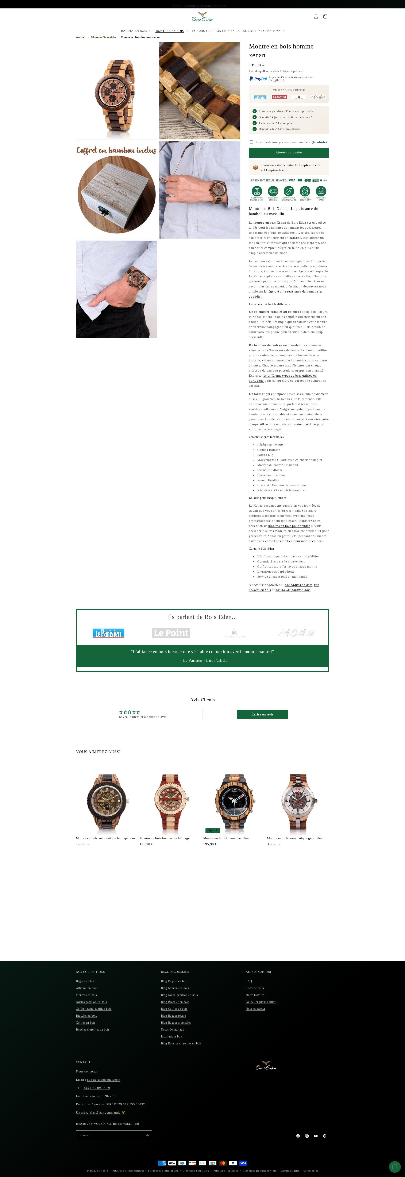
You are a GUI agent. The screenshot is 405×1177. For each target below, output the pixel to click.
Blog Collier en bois (174, 1008)
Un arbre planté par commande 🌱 (101, 1112)
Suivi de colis (255, 988)
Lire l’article (216, 660)
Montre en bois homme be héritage (165, 838)
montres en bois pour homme (289, 525)
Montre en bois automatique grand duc (295, 838)
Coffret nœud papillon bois (94, 1008)
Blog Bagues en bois (174, 981)
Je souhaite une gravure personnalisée (291, 142)
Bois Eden (102, 1170)
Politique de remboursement (128, 1170)
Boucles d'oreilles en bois (92, 1029)
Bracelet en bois (86, 1015)
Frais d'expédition (259, 71)
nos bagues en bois (298, 584)
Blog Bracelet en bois (175, 1002)
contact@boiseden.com (103, 1079)
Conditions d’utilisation (196, 1170)
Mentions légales (290, 1170)
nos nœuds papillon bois (292, 590)
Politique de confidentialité (163, 1170)
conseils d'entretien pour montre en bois (294, 541)
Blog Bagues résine (173, 1015)
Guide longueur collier (260, 1002)
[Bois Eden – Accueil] (202, 16)
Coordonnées (311, 1170)
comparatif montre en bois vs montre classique (282, 424)
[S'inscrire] (147, 1135)
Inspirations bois (172, 1036)
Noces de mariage (172, 1029)
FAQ (249, 981)
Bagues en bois (85, 981)
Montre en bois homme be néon (226, 838)
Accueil (80, 37)
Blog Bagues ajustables (176, 1022)
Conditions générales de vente (259, 1170)
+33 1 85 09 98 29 (97, 1088)
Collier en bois (85, 1022)
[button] (136, 31)
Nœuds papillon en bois (91, 1002)
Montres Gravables (103, 37)
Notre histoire (255, 995)
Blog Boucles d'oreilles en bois (181, 1043)
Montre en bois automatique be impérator (105, 838)
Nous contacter (255, 1008)
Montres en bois (86, 995)
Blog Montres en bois (175, 988)
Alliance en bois (86, 988)
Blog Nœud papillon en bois (179, 995)
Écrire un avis (262, 714)
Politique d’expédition (225, 1170)
